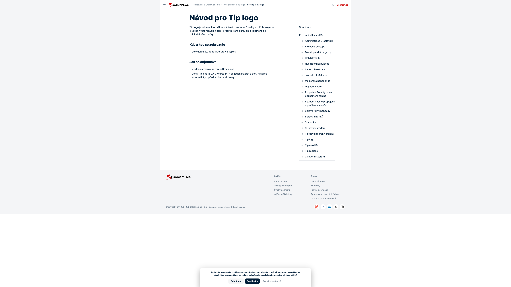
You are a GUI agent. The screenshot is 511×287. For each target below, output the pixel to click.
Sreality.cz (210, 5)
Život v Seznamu (282, 190)
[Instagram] (342, 207)
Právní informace (319, 190)
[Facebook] (323, 207)
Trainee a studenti (283, 185)
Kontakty (315, 185)
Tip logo (241, 5)
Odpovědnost (318, 181)
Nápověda (198, 5)
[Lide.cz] (316, 207)
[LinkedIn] (329, 207)
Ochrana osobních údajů (323, 198)
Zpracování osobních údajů (325, 194)
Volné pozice (280, 181)
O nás (314, 176)
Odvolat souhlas (238, 207)
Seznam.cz (342, 4)
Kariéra (277, 176)
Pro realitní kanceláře (226, 5)
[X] (336, 207)
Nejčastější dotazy (283, 194)
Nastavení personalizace (219, 207)
